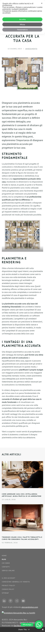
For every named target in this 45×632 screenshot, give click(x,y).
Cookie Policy (8, 589)
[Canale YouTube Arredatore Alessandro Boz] (23, 601)
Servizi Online (8, 570)
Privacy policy (8, 585)
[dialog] (22, 17)
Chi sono (6, 563)
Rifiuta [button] (22, 24)
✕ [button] (41, 3)
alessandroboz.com (30, 607)
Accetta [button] (22, 19)
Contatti (6, 567)
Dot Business (19, 625)
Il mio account (8, 578)
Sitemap (5, 593)
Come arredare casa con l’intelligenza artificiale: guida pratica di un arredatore (21, 495)
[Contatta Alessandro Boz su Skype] (17, 601)
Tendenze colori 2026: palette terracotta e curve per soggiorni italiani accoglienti (22, 538)
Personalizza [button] (22, 30)
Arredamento (31, 49)
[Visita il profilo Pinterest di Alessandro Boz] (10, 601)
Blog (4, 559)
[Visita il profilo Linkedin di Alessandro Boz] (4, 601)
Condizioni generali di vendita (16, 582)
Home (4, 555)
